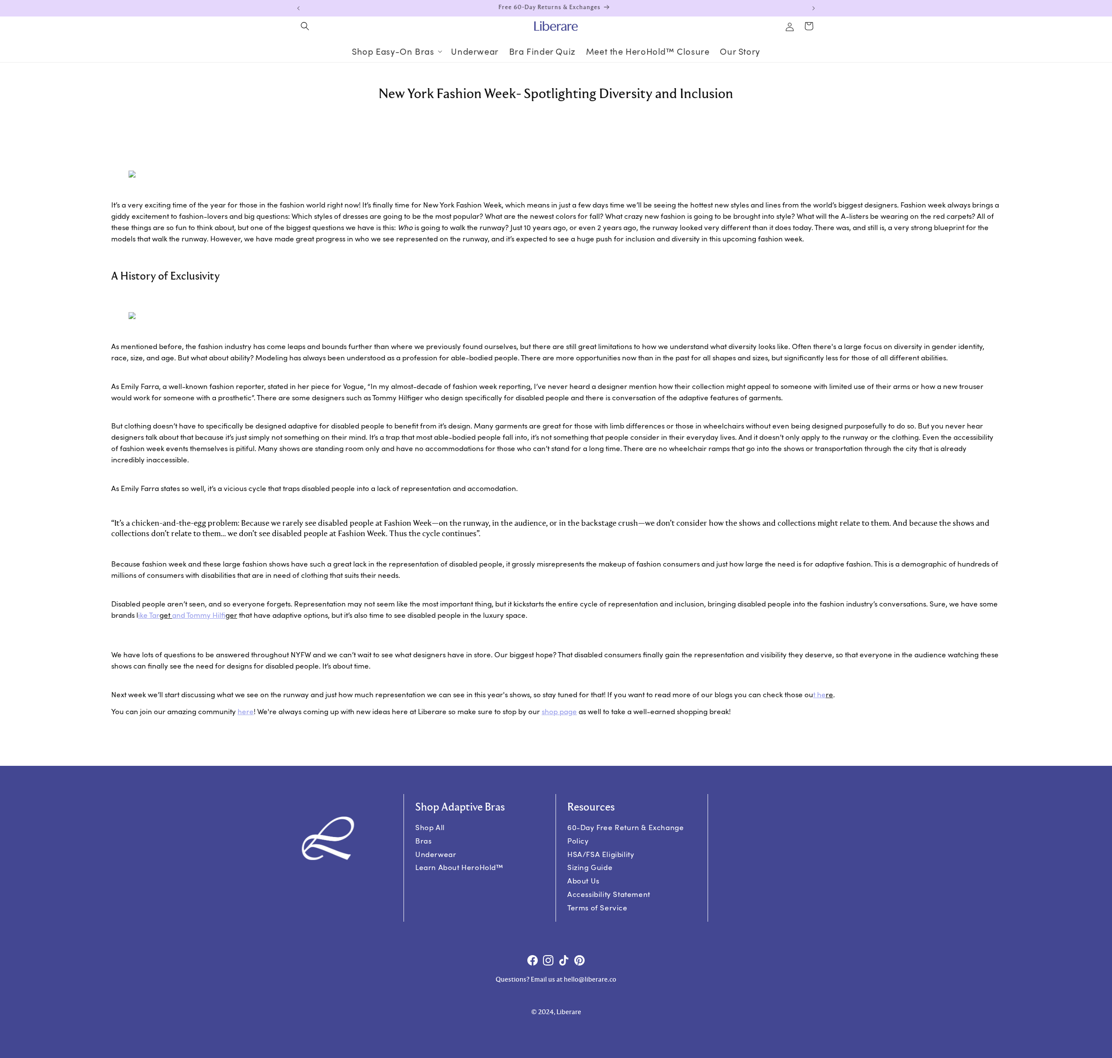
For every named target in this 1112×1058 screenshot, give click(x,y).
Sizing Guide (589, 868)
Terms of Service (597, 908)
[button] (304, 26)
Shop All (430, 827)
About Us (583, 881)
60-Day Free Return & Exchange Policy (625, 834)
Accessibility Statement (608, 894)
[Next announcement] (813, 8)
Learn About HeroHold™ (459, 868)
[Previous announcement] (298, 8)
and (198, 615)
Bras (423, 841)
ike (148, 615)
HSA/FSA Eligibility (600, 854)
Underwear (435, 854)
